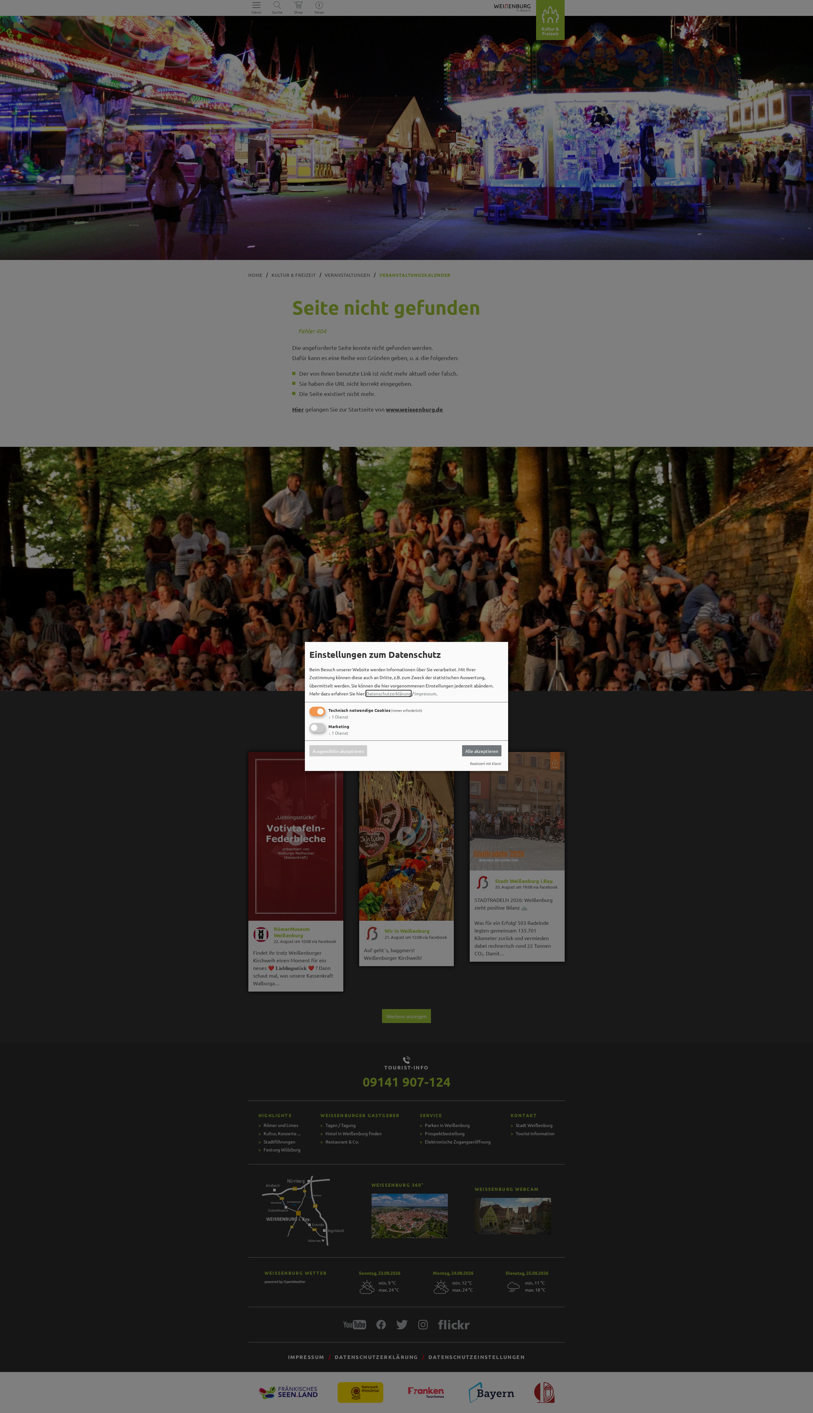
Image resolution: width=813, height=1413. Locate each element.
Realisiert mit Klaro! (485, 763)
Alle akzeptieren (481, 751)
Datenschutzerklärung (388, 693)
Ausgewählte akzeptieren (338, 751)
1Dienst (338, 717)
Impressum (425, 693)
